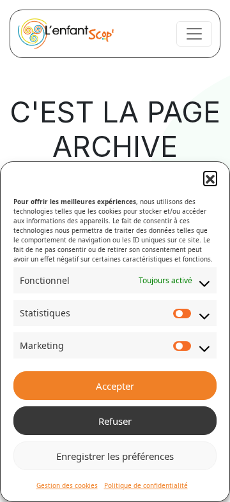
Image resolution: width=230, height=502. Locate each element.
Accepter (115, 386)
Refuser (115, 421)
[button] (210, 178)
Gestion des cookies (67, 485)
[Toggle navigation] (194, 34)
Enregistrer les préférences (115, 456)
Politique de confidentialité (146, 485)
